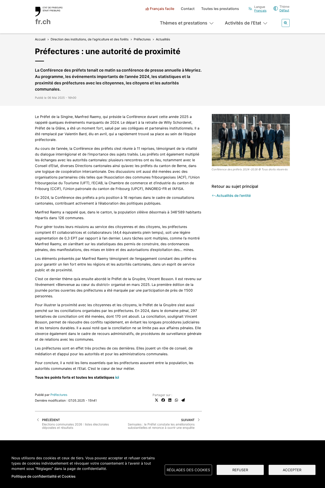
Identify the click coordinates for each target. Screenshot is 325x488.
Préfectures (58, 395)
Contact (188, 9)
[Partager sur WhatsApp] (176, 400)
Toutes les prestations (220, 9)
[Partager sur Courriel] (183, 400)
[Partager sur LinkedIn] (170, 400)
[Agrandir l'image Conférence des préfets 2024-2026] (251, 140)
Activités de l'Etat (243, 23)
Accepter (292, 470)
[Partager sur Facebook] (163, 400)
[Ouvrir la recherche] (286, 23)
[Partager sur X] (156, 400)
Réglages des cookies (188, 470)
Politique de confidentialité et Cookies (43, 476)
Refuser (240, 470)
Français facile (162, 9)
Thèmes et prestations (183, 23)
